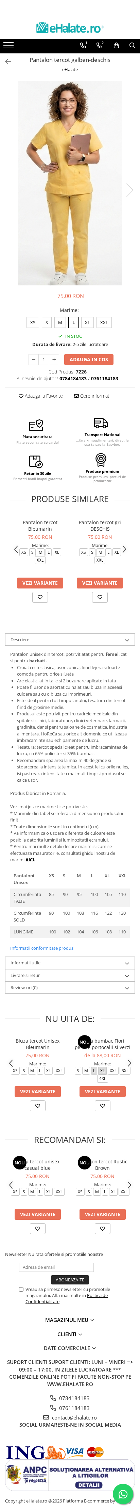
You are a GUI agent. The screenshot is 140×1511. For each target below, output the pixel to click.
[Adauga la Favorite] (40, 597)
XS (32, 322)
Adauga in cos (89, 359)
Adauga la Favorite (43, 396)
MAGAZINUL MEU (67, 1319)
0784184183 (74, 1398)
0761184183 (74, 1408)
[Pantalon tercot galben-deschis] (70, 183)
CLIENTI (67, 1334)
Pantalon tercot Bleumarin (40, 525)
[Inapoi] (5, 61)
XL (87, 322)
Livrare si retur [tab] (25, 975)
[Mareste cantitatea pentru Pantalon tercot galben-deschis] (54, 359)
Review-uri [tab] (24, 987)
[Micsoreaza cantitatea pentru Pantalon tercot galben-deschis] (34, 359)
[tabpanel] (70, 183)
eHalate (70, 69)
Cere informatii (95, 396)
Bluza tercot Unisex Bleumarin (37, 1043)
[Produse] (9, 47)
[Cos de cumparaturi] (116, 45)
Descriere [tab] (20, 639)
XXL (104, 322)
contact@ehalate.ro (74, 1417)
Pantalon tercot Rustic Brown (102, 1164)
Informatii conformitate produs (41, 948)
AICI (29, 860)
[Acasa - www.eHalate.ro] (70, 28)
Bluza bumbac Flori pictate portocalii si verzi (102, 1043)
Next (129, 190)
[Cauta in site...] (132, 45)
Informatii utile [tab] (25, 963)
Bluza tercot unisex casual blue (37, 1164)
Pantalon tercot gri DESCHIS (100, 525)
